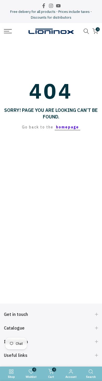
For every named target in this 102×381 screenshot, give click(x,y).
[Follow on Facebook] (43, 6)
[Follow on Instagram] (51, 6)
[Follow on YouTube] (58, 6)
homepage (67, 127)
